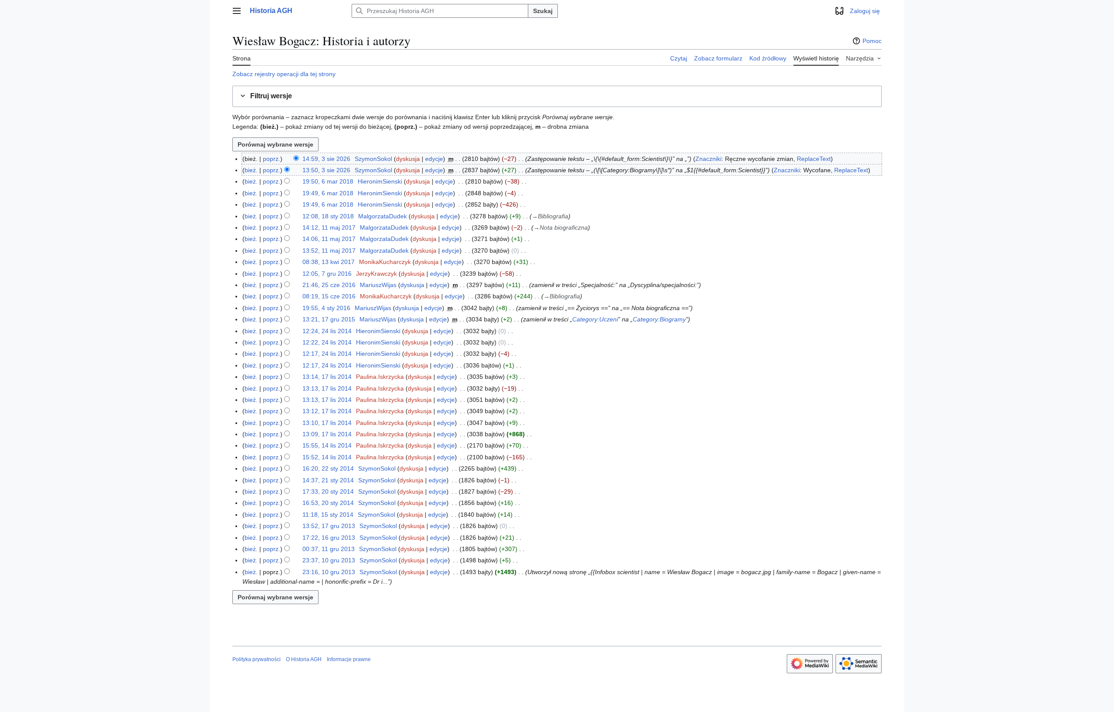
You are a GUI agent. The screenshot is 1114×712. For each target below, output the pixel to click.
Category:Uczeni (595, 319)
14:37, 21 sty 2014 (328, 480)
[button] (237, 11)
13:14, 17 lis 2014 (327, 376)
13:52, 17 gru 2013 (328, 525)
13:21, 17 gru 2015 (328, 319)
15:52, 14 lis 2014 (327, 457)
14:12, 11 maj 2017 (329, 227)
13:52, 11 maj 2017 (329, 250)
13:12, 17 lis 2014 (327, 411)
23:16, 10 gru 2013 (328, 571)
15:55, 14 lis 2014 (327, 445)
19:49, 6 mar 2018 (327, 193)
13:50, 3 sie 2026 (326, 170)
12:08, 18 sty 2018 (328, 216)
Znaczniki (708, 158)
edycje (434, 158)
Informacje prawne (349, 659)
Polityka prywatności (256, 659)
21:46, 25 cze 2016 (329, 284)
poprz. (271, 158)
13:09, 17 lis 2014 (327, 434)
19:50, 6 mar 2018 (327, 181)
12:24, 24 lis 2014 (327, 331)
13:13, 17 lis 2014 (327, 388)
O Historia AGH (304, 659)
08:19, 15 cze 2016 (329, 296)
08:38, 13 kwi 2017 (328, 261)
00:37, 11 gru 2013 (328, 548)
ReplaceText (814, 158)
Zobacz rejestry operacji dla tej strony (284, 73)
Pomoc (872, 40)
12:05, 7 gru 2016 (327, 273)
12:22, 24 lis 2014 (327, 342)
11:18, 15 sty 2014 (327, 514)
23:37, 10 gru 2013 (328, 560)
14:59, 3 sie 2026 (326, 158)
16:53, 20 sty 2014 (328, 502)
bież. (251, 170)
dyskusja (408, 158)
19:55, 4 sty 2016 (326, 307)
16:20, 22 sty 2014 (328, 468)
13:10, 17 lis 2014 (327, 422)
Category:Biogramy (659, 319)
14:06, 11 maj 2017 (329, 238)
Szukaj (543, 10)
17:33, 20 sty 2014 (328, 491)
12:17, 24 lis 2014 (327, 353)
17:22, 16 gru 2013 (328, 537)
